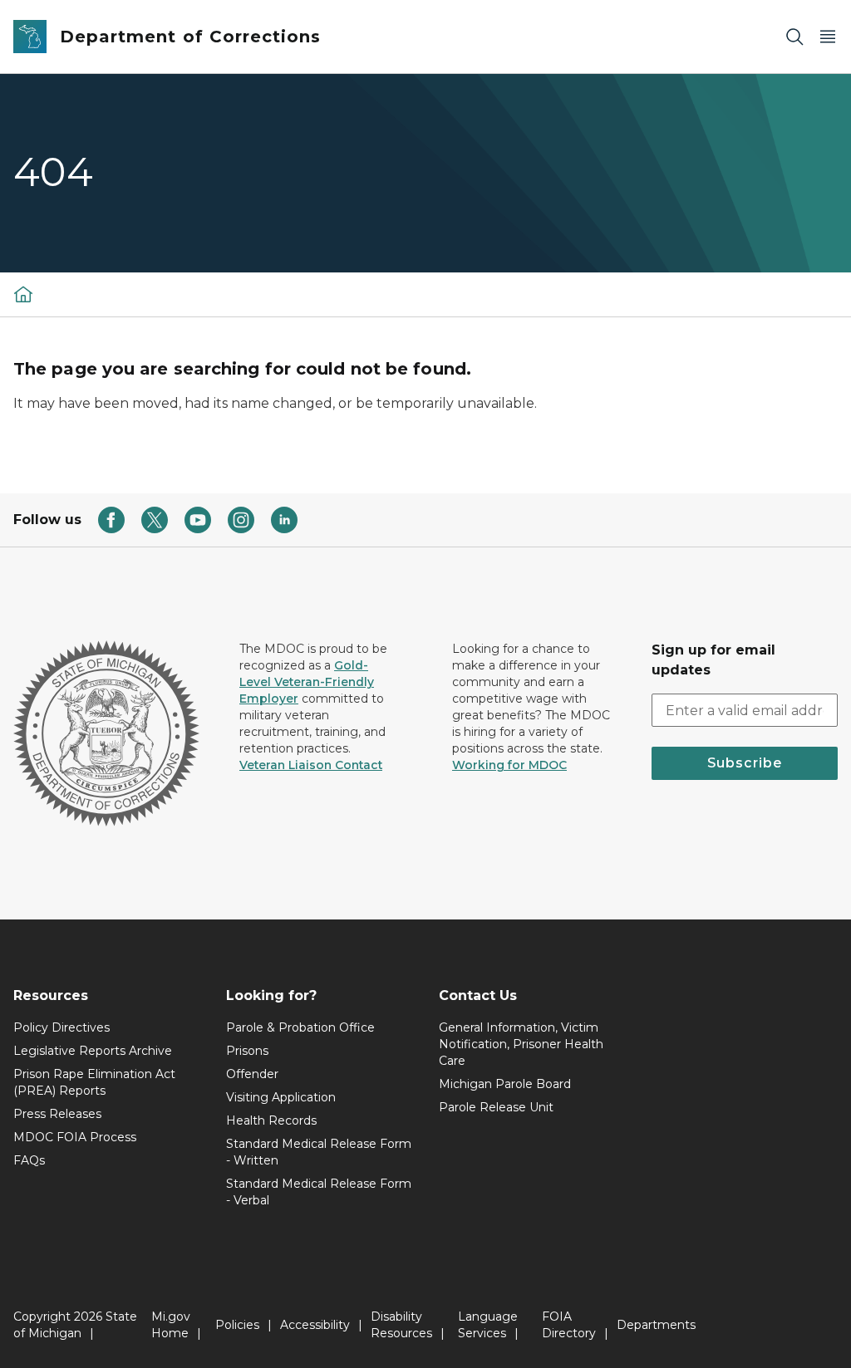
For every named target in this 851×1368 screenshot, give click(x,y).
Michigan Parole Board (505, 1083)
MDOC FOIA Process (74, 1137)
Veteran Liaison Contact (310, 765)
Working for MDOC (509, 765)
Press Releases (57, 1113)
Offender (252, 1073)
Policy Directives (61, 1027)
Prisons (247, 1050)
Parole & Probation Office (300, 1027)
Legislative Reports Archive (92, 1050)
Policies (237, 1324)
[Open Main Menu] (828, 37)
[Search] (794, 37)
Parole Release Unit (496, 1107)
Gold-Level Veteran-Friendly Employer (306, 682)
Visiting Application (281, 1097)
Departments (656, 1324)
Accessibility (315, 1324)
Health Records (271, 1120)
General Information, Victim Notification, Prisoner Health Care (521, 1044)
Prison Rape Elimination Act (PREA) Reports (94, 1082)
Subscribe (744, 763)
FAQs (29, 1160)
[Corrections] (23, 294)
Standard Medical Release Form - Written (318, 1152)
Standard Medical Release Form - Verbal (318, 1192)
